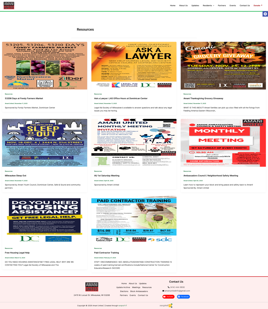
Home (172, 5)
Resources (9, 94)
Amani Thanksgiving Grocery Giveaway (203, 98)
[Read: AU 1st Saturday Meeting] (134, 143)
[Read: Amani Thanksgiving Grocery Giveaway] (223, 65)
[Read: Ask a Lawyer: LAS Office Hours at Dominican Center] (134, 65)
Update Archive (123, 287)
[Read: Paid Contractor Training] (134, 220)
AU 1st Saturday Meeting (106, 175)
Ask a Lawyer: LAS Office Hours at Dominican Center (121, 98)
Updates (195, 5)
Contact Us (245, 5)
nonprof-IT (122, 306)
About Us (183, 5)
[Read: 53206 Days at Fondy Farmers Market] (44, 65)
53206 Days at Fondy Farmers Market (24, 98)
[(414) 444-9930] (176, 287)
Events (233, 5)
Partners (222, 5)
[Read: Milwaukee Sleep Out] (44, 143)
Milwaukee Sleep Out (15, 175)
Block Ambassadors (139, 291)
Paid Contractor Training (106, 252)
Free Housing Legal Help (17, 252)
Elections (124, 291)
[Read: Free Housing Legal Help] (44, 220)
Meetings (136, 287)
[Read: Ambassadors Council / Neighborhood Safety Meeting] (223, 143)
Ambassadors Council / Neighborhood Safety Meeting (211, 175)
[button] (213, 5)
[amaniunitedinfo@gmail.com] (176, 290)
